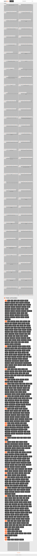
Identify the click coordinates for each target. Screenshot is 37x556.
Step (30, 506)
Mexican (29, 462)
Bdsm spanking (30, 181)
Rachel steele (14, 487)
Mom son (24, 452)
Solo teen (6, 510)
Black (6, 325)
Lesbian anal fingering (14, 450)
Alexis (16, 304)
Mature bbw (17, 466)
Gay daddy (23, 404)
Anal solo (11, 304)
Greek (6, 406)
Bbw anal (6, 323)
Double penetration (28, 375)
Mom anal (19, 456)
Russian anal (12, 491)
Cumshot (10, 354)
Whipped (20, 262)
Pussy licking (16, 485)
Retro (15, 489)
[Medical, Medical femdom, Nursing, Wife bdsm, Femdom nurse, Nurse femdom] (26, 97)
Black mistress (28, 230)
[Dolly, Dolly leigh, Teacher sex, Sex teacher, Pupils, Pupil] (26, 8)
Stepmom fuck (14, 238)
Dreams (9, 238)
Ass (18, 300)
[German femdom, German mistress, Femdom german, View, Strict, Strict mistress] (26, 284)
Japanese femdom (27, 433)
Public (22, 477)
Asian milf (30, 165)
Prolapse (22, 479)
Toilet (23, 520)
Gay (12, 396)
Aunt (24, 304)
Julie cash (13, 433)
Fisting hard (15, 246)
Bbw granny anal (17, 344)
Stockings (11, 502)
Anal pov (27, 317)
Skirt (15, 516)
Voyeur (9, 531)
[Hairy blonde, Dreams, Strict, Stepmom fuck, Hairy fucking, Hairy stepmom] (11, 235)
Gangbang (21, 396)
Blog (6, 1)
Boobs (6, 333)
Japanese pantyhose (19, 433)
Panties (6, 481)
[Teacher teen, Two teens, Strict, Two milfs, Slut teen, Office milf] (26, 154)
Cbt (27, 352)
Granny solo (27, 396)
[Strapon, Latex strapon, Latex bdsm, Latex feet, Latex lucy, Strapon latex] (11, 105)
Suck (14, 510)
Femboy (25, 385)
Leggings (6, 165)
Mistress (23, 230)
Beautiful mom (26, 165)
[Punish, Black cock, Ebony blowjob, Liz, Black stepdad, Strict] (11, 170)
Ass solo (6, 304)
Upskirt (9, 529)
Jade (5, 68)
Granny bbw (17, 406)
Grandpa (11, 398)
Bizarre (23, 181)
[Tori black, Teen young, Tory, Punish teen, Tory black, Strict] (26, 235)
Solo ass (26, 504)
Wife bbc (16, 533)
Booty (12, 342)
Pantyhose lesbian (9, 84)
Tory (25, 238)
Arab (12, 300)
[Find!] (32, 1)
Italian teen (15, 19)
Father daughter (29, 173)
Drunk (12, 369)
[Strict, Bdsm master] (11, 154)
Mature (12, 452)
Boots (15, 327)
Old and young (23, 475)
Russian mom (23, 489)
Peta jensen (22, 483)
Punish (5, 173)
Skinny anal (11, 508)
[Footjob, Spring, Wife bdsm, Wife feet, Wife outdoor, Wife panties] (26, 211)
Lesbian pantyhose (13, 84)
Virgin (17, 531)
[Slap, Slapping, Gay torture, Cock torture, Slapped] (11, 122)
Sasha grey (22, 149)
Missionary (7, 464)
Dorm (9, 369)
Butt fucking (8, 68)
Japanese (9, 425)
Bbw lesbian (28, 327)
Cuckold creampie (8, 360)
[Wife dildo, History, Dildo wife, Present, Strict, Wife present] (26, 267)
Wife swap (21, 533)
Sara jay (6, 502)
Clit (30, 356)
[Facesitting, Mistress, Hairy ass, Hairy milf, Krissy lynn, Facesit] (11, 114)
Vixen (20, 531)
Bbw (8, 321)
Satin (27, 516)
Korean (9, 437)
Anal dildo (12, 306)
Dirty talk (6, 373)
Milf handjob (16, 165)
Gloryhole (15, 398)
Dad (26, 369)
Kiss (21, 437)
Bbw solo (25, 321)
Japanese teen (7, 433)
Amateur (22, 300)
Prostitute (7, 485)
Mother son (12, 466)
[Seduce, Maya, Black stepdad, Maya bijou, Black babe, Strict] (26, 114)
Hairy (13, 408)
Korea (18, 437)
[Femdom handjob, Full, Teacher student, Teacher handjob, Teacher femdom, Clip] (26, 57)
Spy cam (22, 518)
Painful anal (22, 481)
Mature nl (15, 460)
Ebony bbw (20, 381)
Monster (24, 460)
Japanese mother (8, 435)
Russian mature (28, 487)
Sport (27, 506)
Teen (8, 520)
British (19, 327)
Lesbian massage (7, 448)
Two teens (24, 157)
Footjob (6, 385)
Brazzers (23, 323)
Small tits (26, 514)
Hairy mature (27, 412)
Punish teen (28, 238)
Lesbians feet (7, 450)
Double (20, 373)
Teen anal (19, 520)
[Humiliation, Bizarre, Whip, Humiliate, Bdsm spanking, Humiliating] (26, 178)
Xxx (8, 537)
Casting (12, 348)
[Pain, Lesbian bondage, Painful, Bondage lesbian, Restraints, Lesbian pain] (11, 146)
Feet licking (8, 165)
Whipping (29, 533)
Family (24, 383)
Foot (30, 383)
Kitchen (25, 437)
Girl (6, 400)
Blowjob (28, 325)
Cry (21, 19)
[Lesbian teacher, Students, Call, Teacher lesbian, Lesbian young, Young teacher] (11, 227)
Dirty (22, 375)
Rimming (23, 487)
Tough (5, 76)
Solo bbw (21, 514)
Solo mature (19, 516)
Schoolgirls (15, 11)
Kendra (6, 439)
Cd (5, 356)
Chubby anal (19, 356)
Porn (11, 485)
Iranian (13, 423)
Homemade (7, 410)
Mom (8, 452)
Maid (12, 456)
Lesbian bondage (8, 149)
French (22, 385)
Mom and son (17, 454)
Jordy (26, 429)
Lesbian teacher (6, 230)
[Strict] (11, 178)
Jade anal (13, 68)
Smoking (29, 502)
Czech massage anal (12, 350)
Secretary (11, 516)
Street (24, 516)
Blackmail (23, 327)
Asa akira (22, 317)
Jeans (28, 431)
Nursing (27, 100)
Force (27, 383)
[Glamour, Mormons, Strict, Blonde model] (26, 138)
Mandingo (14, 458)
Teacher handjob (21, 254)
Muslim (20, 460)
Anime (17, 302)
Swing (30, 512)
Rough (19, 487)
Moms (16, 464)
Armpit (29, 306)
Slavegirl (26, 19)
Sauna (22, 504)
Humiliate (28, 181)
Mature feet (13, 462)
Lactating (13, 448)
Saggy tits (7, 506)
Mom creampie (7, 462)
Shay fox (20, 246)
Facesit (25, 230)
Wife (8, 533)
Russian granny (7, 493)
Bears (12, 331)
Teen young (23, 238)
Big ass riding (25, 254)
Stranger (17, 514)
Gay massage (23, 406)
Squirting (14, 506)
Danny (27, 373)
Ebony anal (7, 381)
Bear (25, 333)
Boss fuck (25, 92)
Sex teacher (29, 11)
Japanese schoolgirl (11, 11)
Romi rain (13, 493)
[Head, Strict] (26, 65)
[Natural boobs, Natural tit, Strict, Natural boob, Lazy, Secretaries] (26, 292)
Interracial (17, 423)
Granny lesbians (11, 406)
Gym (27, 398)
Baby (11, 327)
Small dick (18, 518)
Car (16, 352)
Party (13, 479)
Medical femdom (23, 100)
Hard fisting (12, 246)
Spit (11, 506)
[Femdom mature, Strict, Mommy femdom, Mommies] (26, 195)
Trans (15, 520)
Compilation (7, 348)
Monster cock (23, 466)
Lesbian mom (22, 450)
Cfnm (19, 348)
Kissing (29, 437)
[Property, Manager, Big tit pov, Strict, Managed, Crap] (26, 275)
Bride (29, 333)
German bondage (10, 254)
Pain (5, 149)
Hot (27, 410)
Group (20, 149)
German (6, 398)
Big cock (6, 329)
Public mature (29, 246)
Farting (6, 387)
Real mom (22, 491)
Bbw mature (21, 333)
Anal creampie (27, 302)
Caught (6, 352)
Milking (23, 464)
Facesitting (20, 230)
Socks (6, 504)
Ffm (28, 385)
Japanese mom (18, 425)
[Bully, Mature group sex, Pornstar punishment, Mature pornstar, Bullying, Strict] (11, 275)
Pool (13, 483)
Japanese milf (20, 431)
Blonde (16, 342)
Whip (25, 181)
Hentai (11, 410)
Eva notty (15, 381)
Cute (24, 354)
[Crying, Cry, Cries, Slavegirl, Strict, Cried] (26, 16)
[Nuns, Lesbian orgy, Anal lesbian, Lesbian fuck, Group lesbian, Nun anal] (11, 97)
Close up (20, 358)
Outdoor (9, 475)
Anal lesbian (11, 100)
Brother (24, 331)
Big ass (17, 321)
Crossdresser (24, 348)
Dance (16, 371)
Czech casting (11, 352)
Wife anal (15, 535)
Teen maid (10, 19)
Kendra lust (14, 437)
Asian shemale (7, 319)
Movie (28, 458)
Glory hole (16, 400)
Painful (11, 149)
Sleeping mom (27, 510)
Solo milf (26, 508)
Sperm (11, 510)
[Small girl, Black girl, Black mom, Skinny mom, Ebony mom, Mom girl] (26, 186)
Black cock (8, 173)
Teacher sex (25, 11)
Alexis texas (7, 302)
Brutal (20, 329)
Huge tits (6, 412)
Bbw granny (13, 321)
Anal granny (24, 306)
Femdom (17, 383)
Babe (22, 342)
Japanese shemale (14, 429)
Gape (21, 402)
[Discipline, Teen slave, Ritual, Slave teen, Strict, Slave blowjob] (11, 203)
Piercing (17, 483)
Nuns (5, 100)
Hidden (21, 408)
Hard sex (9, 246)
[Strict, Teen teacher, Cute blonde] (11, 49)
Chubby (29, 348)
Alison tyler (12, 317)
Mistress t (7, 466)
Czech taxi (21, 360)
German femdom (6, 254)
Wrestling (10, 535)
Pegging (6, 479)
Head (19, 68)
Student (6, 508)
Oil (5, 475)
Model (20, 464)
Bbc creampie (7, 342)
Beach (19, 323)
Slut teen (31, 157)
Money (16, 456)
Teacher (5, 84)
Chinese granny (14, 358)
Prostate (14, 481)
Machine (18, 462)
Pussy (27, 479)
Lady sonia (18, 448)
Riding (18, 489)
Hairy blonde (6, 238)
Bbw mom (26, 342)
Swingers (16, 502)
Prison (27, 483)
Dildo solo (11, 377)
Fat (10, 385)
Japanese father (20, 173)
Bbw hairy (11, 344)
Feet (20, 383)
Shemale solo (14, 504)
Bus (10, 323)
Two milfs (29, 157)
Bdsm (21, 321)
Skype (27, 512)
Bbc (28, 321)
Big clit (20, 331)
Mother (6, 454)
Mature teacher (25, 246)
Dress (15, 375)
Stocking (23, 506)
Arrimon (26, 300)
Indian (9, 423)
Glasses (6, 404)
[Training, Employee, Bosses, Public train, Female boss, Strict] (26, 81)
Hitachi (9, 408)
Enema (17, 379)
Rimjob (6, 489)
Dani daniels (12, 373)
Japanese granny (14, 431)
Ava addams (20, 304)
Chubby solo (19, 350)
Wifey (25, 533)
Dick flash (28, 371)
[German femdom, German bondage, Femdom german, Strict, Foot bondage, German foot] (11, 251)
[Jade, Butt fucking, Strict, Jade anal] (11, 65)
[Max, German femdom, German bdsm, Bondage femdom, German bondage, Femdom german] (11, 284)
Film (28, 387)
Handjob (16, 408)
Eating (12, 381)
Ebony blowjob (11, 173)
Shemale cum (7, 514)
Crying (20, 19)
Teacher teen (20, 157)
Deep (11, 375)
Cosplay (24, 346)
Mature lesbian (25, 456)
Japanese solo (7, 429)
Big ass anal (7, 331)
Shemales (13, 518)
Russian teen (27, 491)
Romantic (10, 489)
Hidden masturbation (16, 412)
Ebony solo (22, 379)
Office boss (22, 92)
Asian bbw (17, 317)
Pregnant (17, 477)
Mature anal (29, 452)
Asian (15, 300)
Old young (14, 475)
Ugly (12, 529)
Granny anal (17, 396)
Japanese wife (7, 431)
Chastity (15, 354)
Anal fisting (13, 302)
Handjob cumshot (12, 165)
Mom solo (12, 464)
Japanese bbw (21, 429)
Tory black (31, 238)
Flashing (10, 387)
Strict (12, 19)
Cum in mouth (20, 354)
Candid (6, 354)
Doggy (16, 373)
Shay (22, 246)
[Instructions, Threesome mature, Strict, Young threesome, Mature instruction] (11, 211)
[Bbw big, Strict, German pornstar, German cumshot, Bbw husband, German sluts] (26, 73)
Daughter (6, 371)
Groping (6, 402)
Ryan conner (17, 491)
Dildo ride (6, 377)
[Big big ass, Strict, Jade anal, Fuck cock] (11, 219)
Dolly (19, 11)
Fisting (13, 383)
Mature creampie (23, 462)
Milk (26, 454)
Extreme (26, 379)
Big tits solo (7, 327)
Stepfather (29, 149)
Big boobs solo (11, 333)
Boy (17, 325)
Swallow (20, 502)
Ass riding (28, 254)
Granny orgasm (25, 402)
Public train (28, 84)
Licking (23, 448)
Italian (5, 19)
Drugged (24, 371)
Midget (30, 456)
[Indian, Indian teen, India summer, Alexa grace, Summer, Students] (26, 105)
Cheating (28, 350)
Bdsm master (8, 157)
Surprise (12, 514)
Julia (25, 431)
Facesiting (32, 230)
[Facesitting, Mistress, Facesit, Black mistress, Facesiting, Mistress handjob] (26, 227)
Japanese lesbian (24, 425)
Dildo (16, 369)
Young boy (21, 539)
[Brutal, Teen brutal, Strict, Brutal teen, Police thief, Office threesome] (26, 219)
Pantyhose (12, 477)
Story (19, 506)
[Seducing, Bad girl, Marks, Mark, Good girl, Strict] (26, 41)
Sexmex (6, 516)
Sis (18, 504)
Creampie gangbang (15, 360)
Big (24, 325)
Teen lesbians (25, 149)
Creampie (28, 346)
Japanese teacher (6, 11)
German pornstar (25, 76)
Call (11, 230)
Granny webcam (12, 404)
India (21, 423)
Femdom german (14, 254)
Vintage (13, 531)
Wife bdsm (29, 100)
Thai (11, 520)
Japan (13, 425)
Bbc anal (15, 331)
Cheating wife (25, 358)
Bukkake (28, 323)
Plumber (25, 485)
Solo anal (22, 512)
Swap (30, 504)
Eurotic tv (13, 379)
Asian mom (23, 165)
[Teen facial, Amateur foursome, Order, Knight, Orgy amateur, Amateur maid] (11, 186)
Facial (15, 387)
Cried (30, 19)
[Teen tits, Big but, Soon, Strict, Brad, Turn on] (26, 33)
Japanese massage (19, 427)
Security (25, 502)
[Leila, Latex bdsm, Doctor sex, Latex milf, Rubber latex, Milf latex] (11, 57)
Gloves (17, 402)
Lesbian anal (28, 448)
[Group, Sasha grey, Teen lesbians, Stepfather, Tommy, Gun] (26, 146)
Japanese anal (26, 427)
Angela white (18, 306)
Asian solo (28, 304)
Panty (10, 483)
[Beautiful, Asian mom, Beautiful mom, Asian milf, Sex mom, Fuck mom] (26, 162)
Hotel (22, 412)
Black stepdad (16, 173)
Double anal (7, 375)
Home (11, 412)
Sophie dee (7, 512)
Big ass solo (15, 323)
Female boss (31, 84)
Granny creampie (10, 400)
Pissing (25, 477)
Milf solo (22, 454)
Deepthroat (12, 371)
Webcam (12, 533)
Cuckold (9, 346)
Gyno (30, 398)
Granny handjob (12, 402)
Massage (16, 452)
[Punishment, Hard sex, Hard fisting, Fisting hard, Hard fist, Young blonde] (11, 243)
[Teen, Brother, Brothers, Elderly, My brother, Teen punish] (11, 130)
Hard (20, 410)
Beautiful (20, 165)
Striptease (16, 508)
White (6, 535)
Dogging (20, 371)
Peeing (6, 483)
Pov (29, 477)
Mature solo (11, 454)
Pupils (31, 11)
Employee (23, 84)
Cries (23, 19)
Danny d (19, 375)
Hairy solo (15, 410)
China (6, 350)
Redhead (6, 491)
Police (18, 481)
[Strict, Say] (11, 89)
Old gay (18, 475)
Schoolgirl (21, 510)
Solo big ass (17, 512)
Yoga (12, 539)
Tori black (20, 238)
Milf (20, 452)
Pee (10, 479)
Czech (16, 348)
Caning (19, 352)
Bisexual (15, 329)
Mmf (10, 458)
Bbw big (20, 76)
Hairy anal (23, 410)
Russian (9, 487)
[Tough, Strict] (11, 73)
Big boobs (11, 329)
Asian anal (21, 302)
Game (21, 400)
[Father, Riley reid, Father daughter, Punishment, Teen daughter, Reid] (11, 41)
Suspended (27, 262)
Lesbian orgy (8, 100)
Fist (18, 385)
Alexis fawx (7, 317)
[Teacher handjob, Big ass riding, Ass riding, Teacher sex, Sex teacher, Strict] (26, 251)
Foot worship (19, 387)
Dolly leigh (22, 11)
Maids (7, 19)
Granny (9, 396)
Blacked (21, 325)
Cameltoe (26, 360)
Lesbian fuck (14, 100)
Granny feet (18, 404)
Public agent (18, 479)
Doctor (23, 369)
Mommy (11, 460)
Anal (8, 300)
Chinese (20, 346)
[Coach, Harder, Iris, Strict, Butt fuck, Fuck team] (11, 292)
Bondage (14, 325)
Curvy (24, 356)
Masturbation (7, 456)
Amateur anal (7, 306)
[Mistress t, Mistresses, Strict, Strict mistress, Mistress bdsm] (26, 49)
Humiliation (20, 181)
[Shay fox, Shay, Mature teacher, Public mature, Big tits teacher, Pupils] (26, 243)
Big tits (10, 325)
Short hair (27, 518)
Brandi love (29, 329)
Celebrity (23, 352)
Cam (6, 358)
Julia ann (6, 427)
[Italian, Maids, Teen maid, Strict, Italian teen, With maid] (11, 16)
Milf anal (24, 458)
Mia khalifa (19, 458)
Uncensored (17, 529)
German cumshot (29, 76)
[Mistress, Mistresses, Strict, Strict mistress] (11, 33)
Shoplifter (21, 508)
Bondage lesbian (14, 149)
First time (24, 387)
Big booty (28, 331)
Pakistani (27, 481)
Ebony (9, 379)
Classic (28, 354)
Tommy (31, 149)
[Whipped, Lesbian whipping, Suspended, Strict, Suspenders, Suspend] (26, 259)
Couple (9, 356)
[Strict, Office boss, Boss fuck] (26, 89)
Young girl (16, 539)
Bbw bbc (16, 333)
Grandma (23, 398)
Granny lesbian (26, 400)
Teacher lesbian (14, 230)
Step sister (12, 512)
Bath (19, 342)
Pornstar (21, 485)
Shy (17, 510)
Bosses (25, 84)
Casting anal (14, 356)
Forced (9, 383)
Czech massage (14, 346)
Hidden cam (25, 408)
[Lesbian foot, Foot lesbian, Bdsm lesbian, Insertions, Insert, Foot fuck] (26, 130)
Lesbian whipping (23, 262)
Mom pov (6, 460)
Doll (24, 373)
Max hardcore (28, 464)
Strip (10, 504)
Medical (20, 100)
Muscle (28, 460)
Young (9, 539)
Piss (8, 477)
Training (20, 84)
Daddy (19, 369)
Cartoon (23, 350)
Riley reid (28, 489)
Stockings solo (7, 518)
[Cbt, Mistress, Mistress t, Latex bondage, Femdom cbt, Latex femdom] (11, 24)
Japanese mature (12, 427)
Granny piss (28, 404)
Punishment (6, 246)
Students (10, 230)
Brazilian (6, 344)
